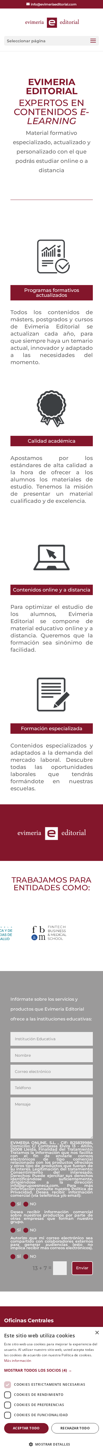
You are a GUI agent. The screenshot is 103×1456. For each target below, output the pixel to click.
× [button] (97, 1333)
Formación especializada (51, 729)
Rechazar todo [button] (75, 1428)
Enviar (82, 1267)
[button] (51, 1370)
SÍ (19, 1203)
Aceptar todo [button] (26, 1428)
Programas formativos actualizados (51, 292)
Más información (17, 1360)
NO (33, 1203)
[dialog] (51, 1391)
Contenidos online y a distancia (51, 590)
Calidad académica (52, 441)
